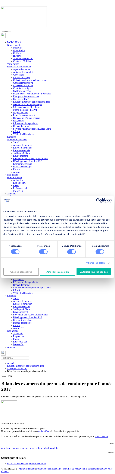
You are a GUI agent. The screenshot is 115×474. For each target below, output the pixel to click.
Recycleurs (18, 120)
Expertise (17, 138)
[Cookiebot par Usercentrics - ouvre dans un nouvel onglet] (98, 200)
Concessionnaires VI (23, 83)
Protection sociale (21, 150)
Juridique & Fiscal (21, 153)
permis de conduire (10, 448)
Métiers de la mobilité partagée (27, 104)
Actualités (18, 180)
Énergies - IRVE (21, 99)
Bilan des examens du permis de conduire (26, 463)
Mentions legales (27, 468)
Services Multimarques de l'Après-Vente (32, 128)
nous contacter (101, 436)
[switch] (43, 251)
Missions (17, 47)
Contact (5, 471)
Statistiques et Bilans (17, 368)
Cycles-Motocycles (22, 91)
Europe (16, 169)
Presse (16, 185)
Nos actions (14, 176)
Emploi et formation (22, 147)
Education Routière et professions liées (31, 101)
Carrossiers (18, 74)
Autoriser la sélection (57, 272)
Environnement (20, 155)
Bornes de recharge (22, 166)
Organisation (19, 50)
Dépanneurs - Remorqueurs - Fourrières (32, 93)
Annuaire (12, 195)
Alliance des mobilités (23, 72)
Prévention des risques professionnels (30, 158)
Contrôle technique (22, 88)
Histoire (17, 56)
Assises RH (18, 172)
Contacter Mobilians (22, 61)
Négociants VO (20, 112)
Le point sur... (19, 183)
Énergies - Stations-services (26, 96)
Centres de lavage (21, 77)
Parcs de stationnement (24, 115)
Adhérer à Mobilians (23, 58)
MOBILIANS (14, 43)
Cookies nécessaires (21, 272)
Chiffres (17, 53)
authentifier (43, 431)
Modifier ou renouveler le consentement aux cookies (87, 468)
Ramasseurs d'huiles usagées (26, 118)
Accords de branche (22, 145)
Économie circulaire (22, 164)
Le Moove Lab (20, 188)
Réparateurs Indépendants (25, 123)
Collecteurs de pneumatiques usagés (30, 80)
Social (16, 142)
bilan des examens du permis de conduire (39, 448)
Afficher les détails (96, 262)
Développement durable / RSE (27, 161)
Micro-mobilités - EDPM (25, 110)
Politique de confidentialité (49, 468)
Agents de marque (21, 69)
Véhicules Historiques (23, 134)
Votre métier (19, 65)
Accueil (11, 363)
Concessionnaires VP (23, 85)
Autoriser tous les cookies (94, 272)
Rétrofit (16, 131)
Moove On (18, 191)
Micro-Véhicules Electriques (26, 107)
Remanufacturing (21, 126)
